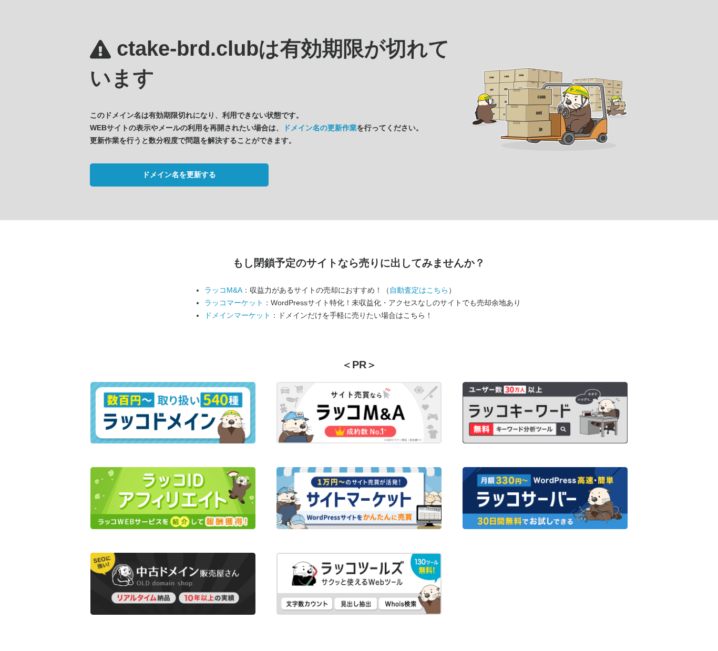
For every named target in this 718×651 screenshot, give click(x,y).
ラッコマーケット (233, 302)
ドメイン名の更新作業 (320, 127)
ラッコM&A (223, 290)
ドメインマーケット (237, 315)
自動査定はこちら (418, 290)
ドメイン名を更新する (179, 174)
